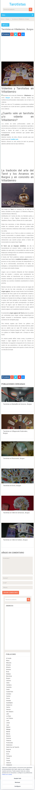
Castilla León (14, 139)
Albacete (8, 663)
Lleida (8, 723)
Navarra (8, 736)
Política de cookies (7, 774)
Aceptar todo (17, 778)
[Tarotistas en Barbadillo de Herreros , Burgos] (17, 394)
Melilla (8, 731)
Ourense (8, 738)
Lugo (7, 725)
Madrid (8, 727)
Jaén (7, 714)
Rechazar (17, 782)
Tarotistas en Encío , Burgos (12, 485)
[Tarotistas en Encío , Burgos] (17, 476)
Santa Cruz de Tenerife (12, 747)
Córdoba (8, 694)
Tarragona (9, 756)
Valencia (8, 763)
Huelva (8, 707)
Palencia (8, 740)
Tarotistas (17, 4)
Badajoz (8, 674)
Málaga (8, 729)
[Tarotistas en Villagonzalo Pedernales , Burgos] (17, 421)
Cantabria (8, 685)
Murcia (8, 734)
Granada (8, 700)
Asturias (8, 669)
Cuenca (8, 696)
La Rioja (8, 716)
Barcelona (9, 676)
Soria (7, 754)
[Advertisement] (17, 50)
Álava (7, 660)
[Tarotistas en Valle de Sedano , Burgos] (17, 530)
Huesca (8, 709)
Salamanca (9, 745)
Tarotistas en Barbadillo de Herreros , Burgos (17, 404)
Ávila (7, 671)
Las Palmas (9, 718)
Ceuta (7, 689)
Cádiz (7, 683)
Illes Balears (9, 711)
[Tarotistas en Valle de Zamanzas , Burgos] (17, 503)
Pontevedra (9, 743)
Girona (8, 698)
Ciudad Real (9, 691)
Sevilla (8, 751)
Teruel (8, 758)
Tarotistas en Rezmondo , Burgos (13, 458)
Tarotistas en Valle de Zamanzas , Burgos (16, 513)
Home (2, 19)
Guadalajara (9, 703)
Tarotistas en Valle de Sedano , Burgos (15, 540)
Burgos (7, 19)
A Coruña (8, 658)
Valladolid (9, 765)
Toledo (8, 760)
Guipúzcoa (9, 705)
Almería (8, 667)
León (7, 720)
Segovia (8, 749)
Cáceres (8, 680)
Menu (3, 15)
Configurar (17, 786)
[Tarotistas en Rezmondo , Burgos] (17, 448)
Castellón (9, 687)
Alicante (8, 665)
